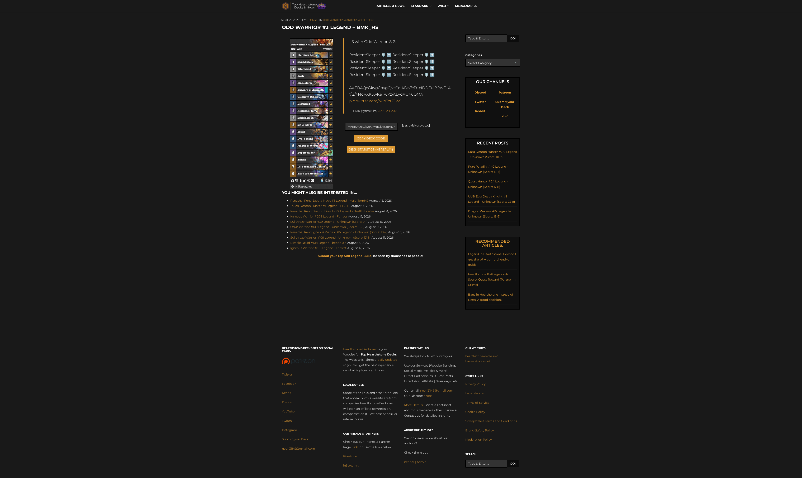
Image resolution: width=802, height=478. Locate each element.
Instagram (289, 430)
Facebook (289, 384)
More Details (413, 405)
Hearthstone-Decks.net (360, 349)
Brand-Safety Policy (479, 430)
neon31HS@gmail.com (298, 448)
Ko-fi (505, 116)
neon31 (311, 19)
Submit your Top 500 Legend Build (345, 256)
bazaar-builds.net (477, 361)
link (355, 447)
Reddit (480, 111)
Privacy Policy (475, 384)
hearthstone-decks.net (481, 356)
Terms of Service (477, 403)
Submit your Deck (295, 439)
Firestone (350, 456)
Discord (480, 92)
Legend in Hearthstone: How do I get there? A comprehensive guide (492, 259)
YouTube (288, 411)
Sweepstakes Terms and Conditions (491, 421)
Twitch (287, 421)
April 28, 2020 (388, 111)
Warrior (350, 19)
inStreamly (351, 465)
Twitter (480, 102)
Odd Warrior (333, 19)
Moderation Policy (478, 439)
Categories (473, 55)
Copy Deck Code (371, 138)
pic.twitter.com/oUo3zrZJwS (375, 101)
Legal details (474, 393)
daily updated (387, 360)
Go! (513, 38)
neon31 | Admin (415, 462)
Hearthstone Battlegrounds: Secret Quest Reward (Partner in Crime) (491, 279)
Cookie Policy (475, 412)
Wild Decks (366, 19)
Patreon (505, 92)
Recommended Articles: (492, 243)
